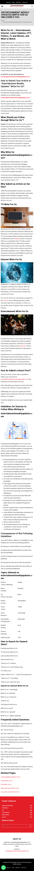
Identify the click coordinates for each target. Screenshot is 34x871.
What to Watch (5, 814)
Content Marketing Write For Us (10, 777)
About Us (8, 2)
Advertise (18, 2)
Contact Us (25, 2)
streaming (17, 238)
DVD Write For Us (6, 784)
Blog (13, 2)
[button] (3, 867)
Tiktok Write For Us (7, 780)
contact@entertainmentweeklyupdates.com (15, 76)
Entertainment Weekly (7, 805)
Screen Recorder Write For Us (10, 792)
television (23, 346)
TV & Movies (5, 808)
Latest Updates (6, 812)
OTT (3, 810)
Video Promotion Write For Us (10, 788)
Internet (6, 300)
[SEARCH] (30, 825)
